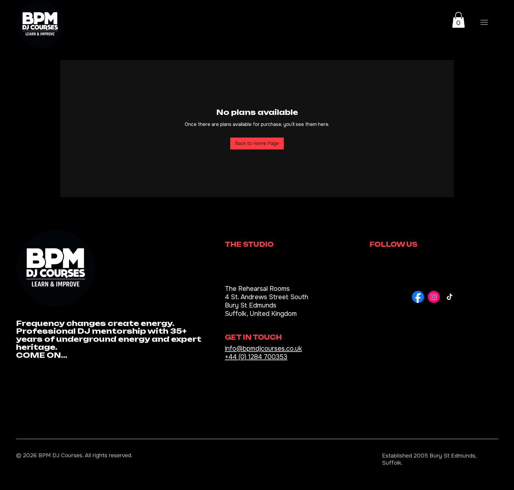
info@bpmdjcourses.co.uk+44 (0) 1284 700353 (263, 352)
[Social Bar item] (418, 297)
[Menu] (484, 22)
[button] (458, 20)
